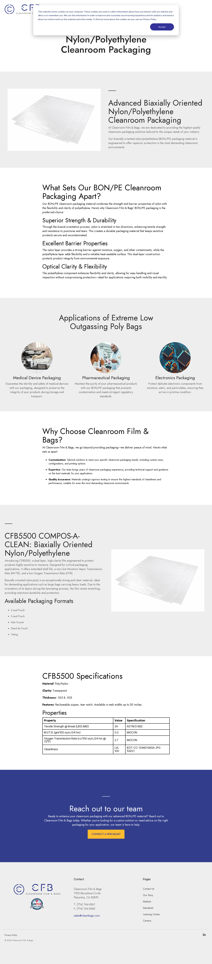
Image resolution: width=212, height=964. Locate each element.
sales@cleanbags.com (87, 916)
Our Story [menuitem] (148, 895)
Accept (162, 26)
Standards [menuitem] (148, 908)
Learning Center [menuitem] (151, 914)
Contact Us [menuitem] (148, 889)
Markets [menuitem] (147, 901)
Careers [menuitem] (147, 920)
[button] (204, 935)
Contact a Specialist (106, 834)
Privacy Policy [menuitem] (11, 935)
